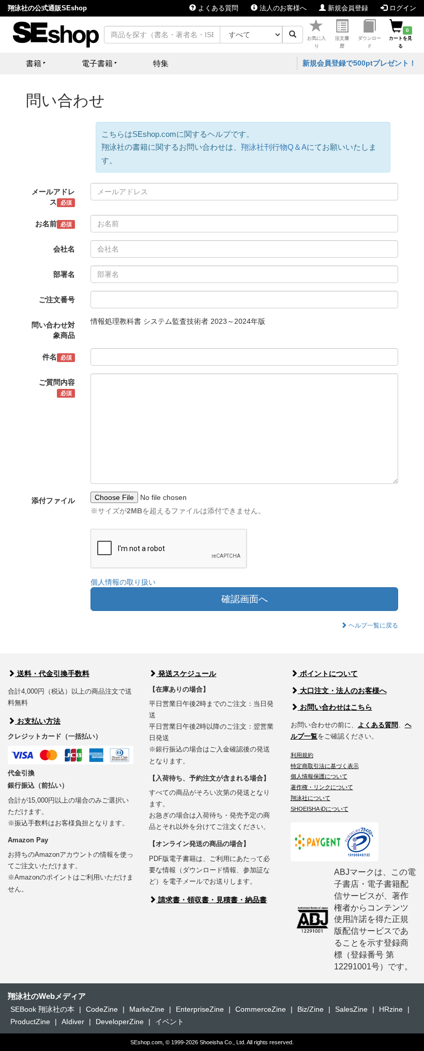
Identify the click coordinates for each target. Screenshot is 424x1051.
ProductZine (30, 1021)
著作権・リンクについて (322, 787)
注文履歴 (342, 42)
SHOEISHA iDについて (320, 809)
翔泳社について (310, 798)
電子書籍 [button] (97, 63)
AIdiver (73, 1021)
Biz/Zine (310, 1009)
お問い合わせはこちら (335, 707)
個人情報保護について (319, 776)
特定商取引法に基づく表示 (325, 766)
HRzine (391, 1009)
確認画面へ (244, 599)
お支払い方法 (37, 721)
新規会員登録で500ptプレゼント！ (359, 63)
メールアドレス (53, 196)
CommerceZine (260, 1009)
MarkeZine (146, 1009)
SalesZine (351, 1009)
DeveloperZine (120, 1021)
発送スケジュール (186, 673)
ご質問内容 (57, 387)
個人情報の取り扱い (123, 582)
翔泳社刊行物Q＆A (274, 147)
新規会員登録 (347, 8)
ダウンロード (369, 42)
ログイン (401, 8)
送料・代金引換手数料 (52, 673)
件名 (56, 357)
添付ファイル (53, 500)
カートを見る (400, 38)
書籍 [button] (33, 63)
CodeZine (102, 1009)
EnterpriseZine (200, 1009)
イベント (169, 1021)
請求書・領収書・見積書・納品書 (211, 900)
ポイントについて (328, 673)
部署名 (64, 274)
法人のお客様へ (282, 8)
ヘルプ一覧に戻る (372, 625)
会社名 (64, 249)
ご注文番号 (57, 299)
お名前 (53, 223)
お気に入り (316, 42)
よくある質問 (217, 8)
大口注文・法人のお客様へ (342, 690)
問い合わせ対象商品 (53, 330)
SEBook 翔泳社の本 (42, 1009)
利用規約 (302, 755)
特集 (161, 63)
